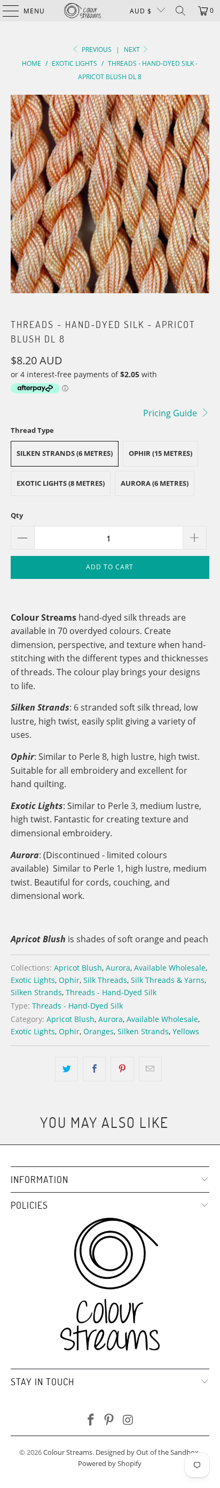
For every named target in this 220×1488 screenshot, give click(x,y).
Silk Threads (105, 980)
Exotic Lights (33, 980)
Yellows (185, 1031)
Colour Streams (67, 1452)
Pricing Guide (171, 413)
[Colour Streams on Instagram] (128, 1420)
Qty (17, 515)
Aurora (118, 968)
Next (133, 49)
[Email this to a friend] (150, 1069)
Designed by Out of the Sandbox (147, 1452)
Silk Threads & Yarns (168, 980)
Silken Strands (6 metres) (65, 453)
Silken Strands (36, 992)
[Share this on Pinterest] (122, 1069)
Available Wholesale (170, 968)
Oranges (98, 1031)
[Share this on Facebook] (94, 1069)
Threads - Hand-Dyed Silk (111, 992)
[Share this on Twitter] (66, 1069)
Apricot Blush (78, 968)
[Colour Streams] (83, 10)
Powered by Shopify (110, 1463)
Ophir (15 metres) (160, 453)
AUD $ (141, 11)
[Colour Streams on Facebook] (91, 1420)
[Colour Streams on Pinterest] (109, 1420)
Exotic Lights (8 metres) (61, 483)
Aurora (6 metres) (154, 483)
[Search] (180, 10)
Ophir (69, 980)
